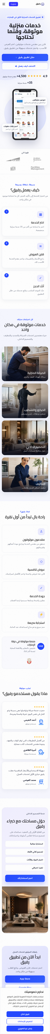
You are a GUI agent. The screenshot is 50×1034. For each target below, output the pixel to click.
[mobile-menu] (4, 4)
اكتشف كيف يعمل (25, 66)
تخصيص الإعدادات (25, 1021)
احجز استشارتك (25, 878)
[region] (25, 1011)
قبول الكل (25, 1014)
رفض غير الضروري (25, 1028)
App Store (25, 979)
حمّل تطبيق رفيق (25, 57)
